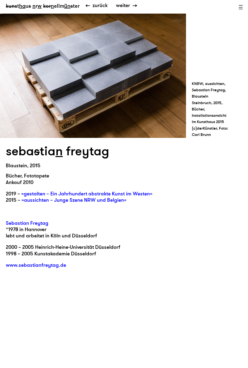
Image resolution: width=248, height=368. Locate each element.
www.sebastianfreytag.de (36, 265)
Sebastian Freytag (27, 223)
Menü (240, 7)
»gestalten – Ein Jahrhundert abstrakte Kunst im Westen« (86, 194)
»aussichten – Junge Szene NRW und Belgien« (74, 200)
